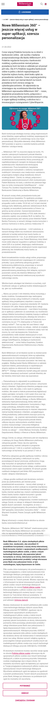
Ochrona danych (21, 600)
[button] (42, 4)
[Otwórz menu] (3, 4)
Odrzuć (25, 693)
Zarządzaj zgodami (31, 701)
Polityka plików (21, 653)
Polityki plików (31, 587)
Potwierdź (25, 686)
